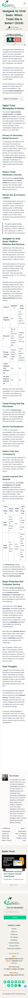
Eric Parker (15, 27)
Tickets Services (14, 943)
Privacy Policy (14, 945)
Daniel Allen (8, 879)
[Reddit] (23, 981)
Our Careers (14, 937)
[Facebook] (5, 981)
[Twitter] (8, 981)
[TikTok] (8, 985)
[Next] (23, 869)
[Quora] (19, 985)
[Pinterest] (15, 981)
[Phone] (15, 985)
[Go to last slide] (4, 869)
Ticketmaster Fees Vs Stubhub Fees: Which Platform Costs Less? (20, 834)
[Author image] (9, 27)
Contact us (14, 934)
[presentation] (14, 861)
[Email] (12, 985)
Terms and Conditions (14, 948)
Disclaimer (14, 940)
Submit (15, 917)
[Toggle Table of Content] (20, 99)
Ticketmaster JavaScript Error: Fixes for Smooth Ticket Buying (13, 874)
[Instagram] (12, 981)
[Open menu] (24, 3)
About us (14, 931)
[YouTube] (19, 981)
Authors (14, 929)
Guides (14, 7)
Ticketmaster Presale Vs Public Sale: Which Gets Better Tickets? (7, 834)
